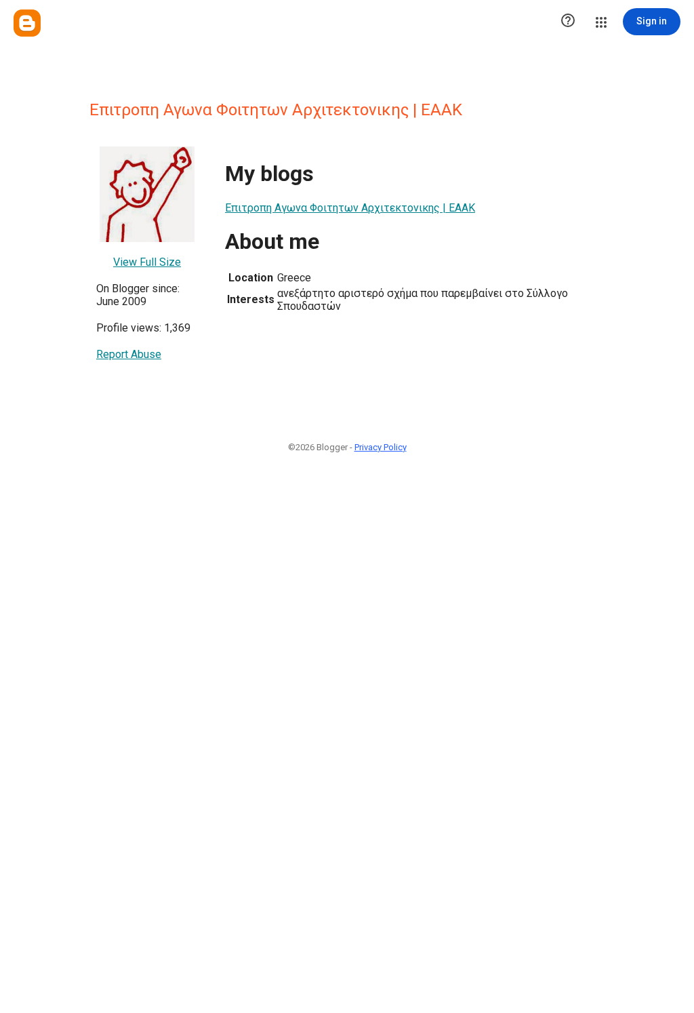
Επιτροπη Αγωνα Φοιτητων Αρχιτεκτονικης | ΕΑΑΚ (350, 207)
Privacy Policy (380, 447)
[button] (568, 21)
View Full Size (147, 262)
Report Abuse (128, 354)
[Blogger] (27, 23)
